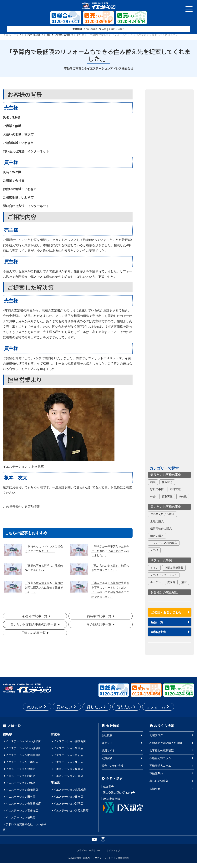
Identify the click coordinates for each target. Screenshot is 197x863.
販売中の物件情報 (112, 765)
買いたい (64, 707)
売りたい (34, 707)
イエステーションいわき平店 (23, 741)
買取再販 (167, 496)
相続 (153, 482)
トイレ (154, 567)
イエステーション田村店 (20, 796)
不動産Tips (156, 773)
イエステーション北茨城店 (69, 789)
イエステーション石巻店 (68, 775)
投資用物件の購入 (161, 528)
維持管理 (175, 489)
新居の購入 (157, 535)
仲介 (153, 496)
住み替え (167, 482)
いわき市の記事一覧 (33, 616)
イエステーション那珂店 (68, 803)
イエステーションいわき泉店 (23, 748)
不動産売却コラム (160, 758)
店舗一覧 (157, 622)
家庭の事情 (157, 489)
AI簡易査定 (158, 631)
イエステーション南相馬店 (22, 789)
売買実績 (107, 758)
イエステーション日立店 (68, 796)
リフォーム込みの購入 (163, 542)
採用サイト (108, 750)
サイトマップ (113, 850)
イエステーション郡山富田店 (23, 755)
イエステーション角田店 (68, 762)
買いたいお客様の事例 (59, 34)
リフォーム (155, 707)
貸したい (94, 707)
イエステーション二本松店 (22, 762)
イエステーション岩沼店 (68, 748)
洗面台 (171, 582)
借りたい (124, 707)
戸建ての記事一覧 (33, 633)
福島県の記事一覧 (99, 616)
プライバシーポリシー (88, 850)
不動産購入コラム (160, 765)
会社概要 (107, 735)
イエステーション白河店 (20, 775)
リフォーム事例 (161, 560)
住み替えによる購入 (162, 514)
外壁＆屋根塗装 (173, 567)
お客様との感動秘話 (164, 592)
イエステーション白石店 (68, 755)
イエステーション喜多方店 (22, 810)
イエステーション (13, 34)
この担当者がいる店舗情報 (21, 506)
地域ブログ (156, 735)
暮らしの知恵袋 (158, 780)
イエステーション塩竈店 (68, 768)
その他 (80, 34)
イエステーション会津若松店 (23, 803)
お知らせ (154, 788)
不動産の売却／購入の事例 (165, 742)
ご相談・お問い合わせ (166, 612)
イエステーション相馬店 (20, 782)
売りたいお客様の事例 (165, 475)
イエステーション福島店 (20, 817)
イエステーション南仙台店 (69, 741)
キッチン (155, 582)
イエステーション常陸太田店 (70, 810)
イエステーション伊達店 (20, 768)
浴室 (184, 582)
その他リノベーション (163, 575)
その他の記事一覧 (99, 624)
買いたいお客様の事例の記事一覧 (33, 624)
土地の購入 (157, 521)
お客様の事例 (35, 34)
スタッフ (107, 742)
